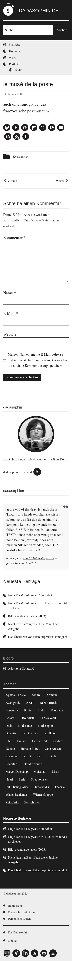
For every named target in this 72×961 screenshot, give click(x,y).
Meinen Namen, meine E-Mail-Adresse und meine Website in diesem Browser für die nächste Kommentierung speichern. (37, 360)
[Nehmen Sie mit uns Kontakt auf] (53, 953)
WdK (12, 58)
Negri (9, 779)
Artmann (52, 695)
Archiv (36, 695)
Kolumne (15, 51)
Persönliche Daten (19, 918)
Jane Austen (53, 748)
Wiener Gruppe (43, 794)
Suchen (62, 30)
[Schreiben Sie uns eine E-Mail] (44, 953)
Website (10, 334)
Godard (58, 741)
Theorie (60, 787)
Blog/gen (57, 710)
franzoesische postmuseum (26, 111)
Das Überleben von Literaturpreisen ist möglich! (38, 637)
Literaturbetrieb (32, 764)
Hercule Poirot (30, 748)
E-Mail (10, 313)
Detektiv (11, 733)
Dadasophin (46, 725)
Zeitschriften (32, 802)
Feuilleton (50, 733)
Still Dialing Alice (17, 787)
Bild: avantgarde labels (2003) (27, 616)
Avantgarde (13, 702)
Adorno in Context (20, 668)
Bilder (18, 70)
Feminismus (30, 733)
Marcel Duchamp (17, 771)
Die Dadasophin (18, 932)
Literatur (11, 764)
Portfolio (14, 64)
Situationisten (39, 779)
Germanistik (40, 741)
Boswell (11, 718)
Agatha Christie (16, 695)
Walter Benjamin (16, 794)
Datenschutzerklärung (22, 912)
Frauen (21, 741)
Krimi (27, 756)
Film (8, 741)
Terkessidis (42, 787)
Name (9, 292)
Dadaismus (25, 725)
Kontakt (13, 940)
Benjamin (12, 710)
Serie (22, 779)
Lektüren (22, 157)
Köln (53, 756)
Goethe (10, 748)
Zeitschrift (12, 802)
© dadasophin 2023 (15, 893)
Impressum (15, 905)
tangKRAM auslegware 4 (38, 558)
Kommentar (14, 237)
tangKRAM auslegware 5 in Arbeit (30, 595)
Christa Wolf (48, 718)
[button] (6, 127)
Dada (9, 725)
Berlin (28, 710)
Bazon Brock (48, 702)
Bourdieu (28, 718)
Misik (55, 771)
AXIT (30, 702)
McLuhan (40, 771)
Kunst (40, 756)
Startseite (14, 44)
